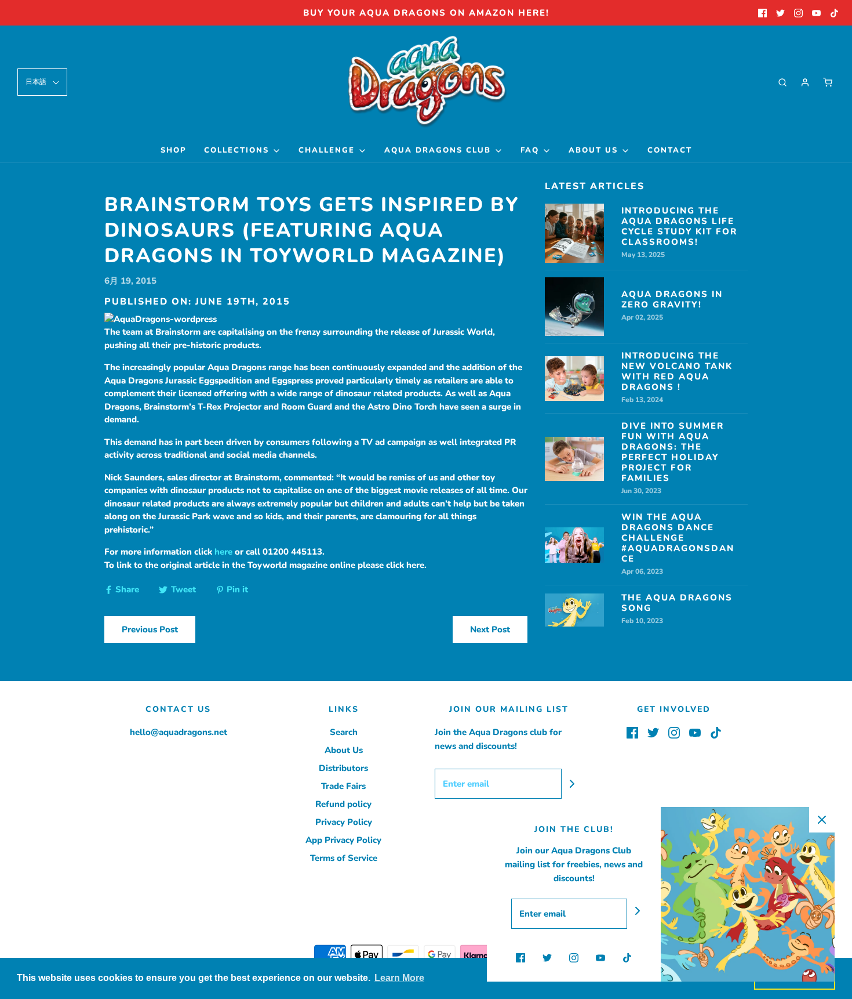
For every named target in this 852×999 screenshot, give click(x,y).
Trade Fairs (343, 786)
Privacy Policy (343, 822)
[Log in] (805, 82)
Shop (174, 150)
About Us (344, 750)
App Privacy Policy (343, 840)
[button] (42, 82)
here (223, 552)
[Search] (782, 82)
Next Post (490, 629)
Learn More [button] (399, 978)
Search (344, 732)
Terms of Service (343, 858)
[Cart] (828, 82)
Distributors (343, 768)
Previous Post (150, 629)
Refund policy (343, 804)
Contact (669, 150)
